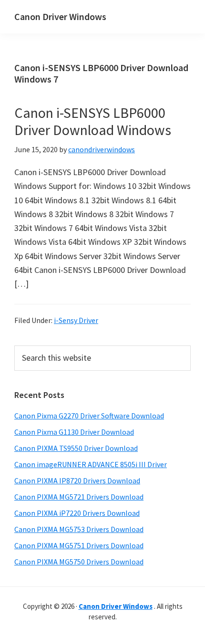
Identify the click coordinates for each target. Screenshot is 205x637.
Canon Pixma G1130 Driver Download (74, 432)
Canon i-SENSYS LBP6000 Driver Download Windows (92, 121)
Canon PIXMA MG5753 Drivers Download (79, 529)
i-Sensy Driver (76, 320)
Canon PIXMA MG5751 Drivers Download (79, 545)
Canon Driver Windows (60, 16)
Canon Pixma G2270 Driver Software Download (89, 415)
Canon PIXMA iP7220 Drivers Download (77, 513)
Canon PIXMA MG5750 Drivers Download (79, 561)
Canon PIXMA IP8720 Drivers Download (77, 480)
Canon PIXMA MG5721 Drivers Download (79, 496)
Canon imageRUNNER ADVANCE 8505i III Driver (90, 464)
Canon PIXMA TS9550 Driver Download (76, 448)
